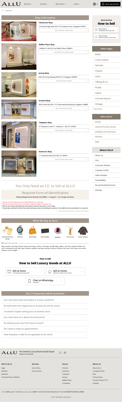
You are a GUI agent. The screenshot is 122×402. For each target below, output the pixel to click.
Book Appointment (112, 4)
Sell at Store (36, 368)
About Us (99, 155)
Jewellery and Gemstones (105, 132)
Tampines (65, 374)
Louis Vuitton (102, 59)
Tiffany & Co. (101, 81)
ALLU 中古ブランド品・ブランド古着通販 (26, 391)
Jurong (64, 377)
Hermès (99, 65)
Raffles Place (66, 380)
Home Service (37, 371)
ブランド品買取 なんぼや (7, 391)
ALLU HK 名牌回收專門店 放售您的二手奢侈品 (72, 391)
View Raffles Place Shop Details (64, 52)
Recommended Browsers (105, 185)
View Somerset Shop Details (64, 159)
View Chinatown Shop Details (64, 30)
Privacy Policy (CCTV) (100, 380)
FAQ (97, 160)
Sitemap (98, 190)
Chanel (98, 70)
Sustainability (100, 180)
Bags (97, 142)
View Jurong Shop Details (64, 81)
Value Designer (101, 175)
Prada (98, 87)
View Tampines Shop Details (64, 130)
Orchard (65, 368)
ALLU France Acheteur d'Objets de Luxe (48, 391)
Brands (98, 122)
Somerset (65, 371)
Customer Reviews (102, 165)
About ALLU (97, 368)
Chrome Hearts (103, 98)
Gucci (98, 76)
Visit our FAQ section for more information (74, 211)
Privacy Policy (97, 377)
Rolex (98, 54)
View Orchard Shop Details (64, 108)
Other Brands (98, 109)
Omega (99, 104)
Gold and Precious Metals (105, 127)
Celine (98, 92)
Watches (98, 137)
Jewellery (4, 374)
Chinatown (66, 383)
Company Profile (102, 170)
